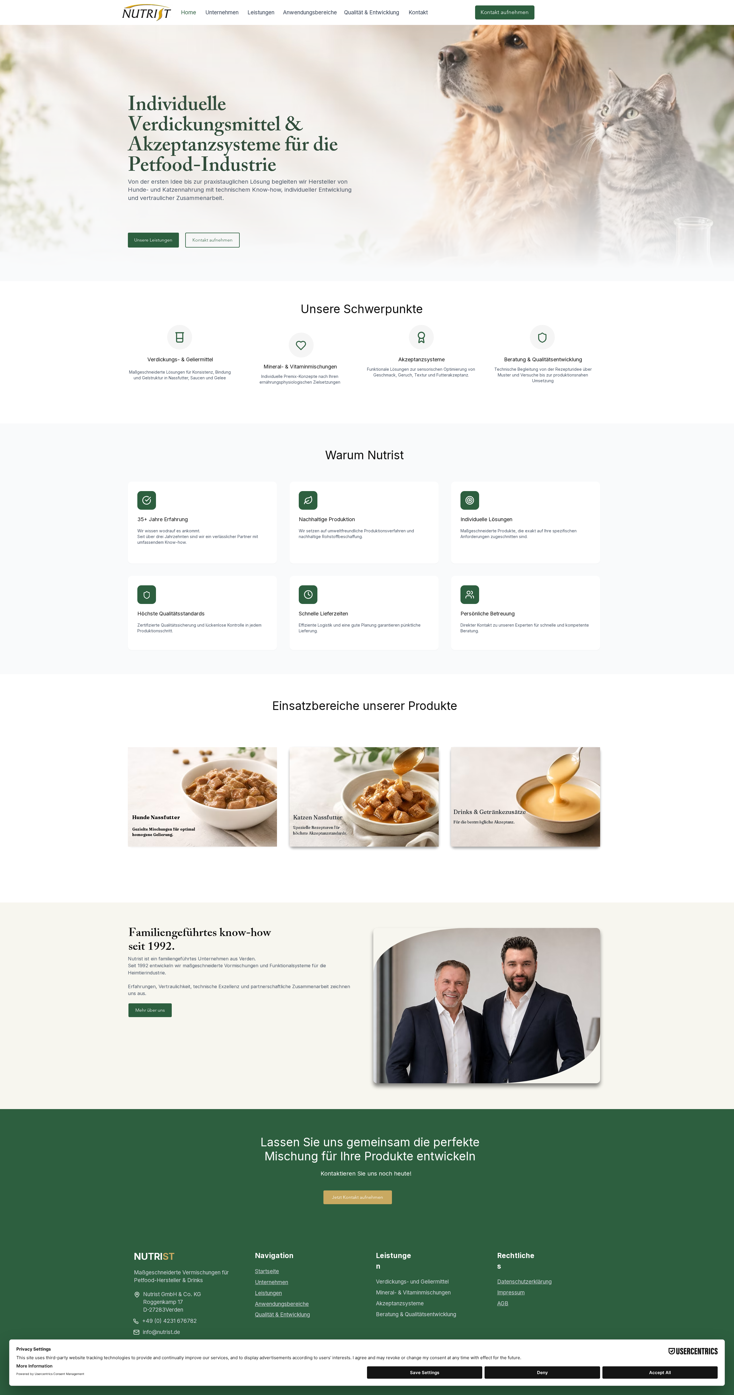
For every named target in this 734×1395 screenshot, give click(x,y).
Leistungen (260, 12)
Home (188, 12)
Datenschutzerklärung (524, 1281)
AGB (502, 1303)
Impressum (511, 1292)
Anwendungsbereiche (310, 12)
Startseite (267, 1271)
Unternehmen (222, 12)
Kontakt (418, 12)
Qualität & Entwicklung (371, 12)
